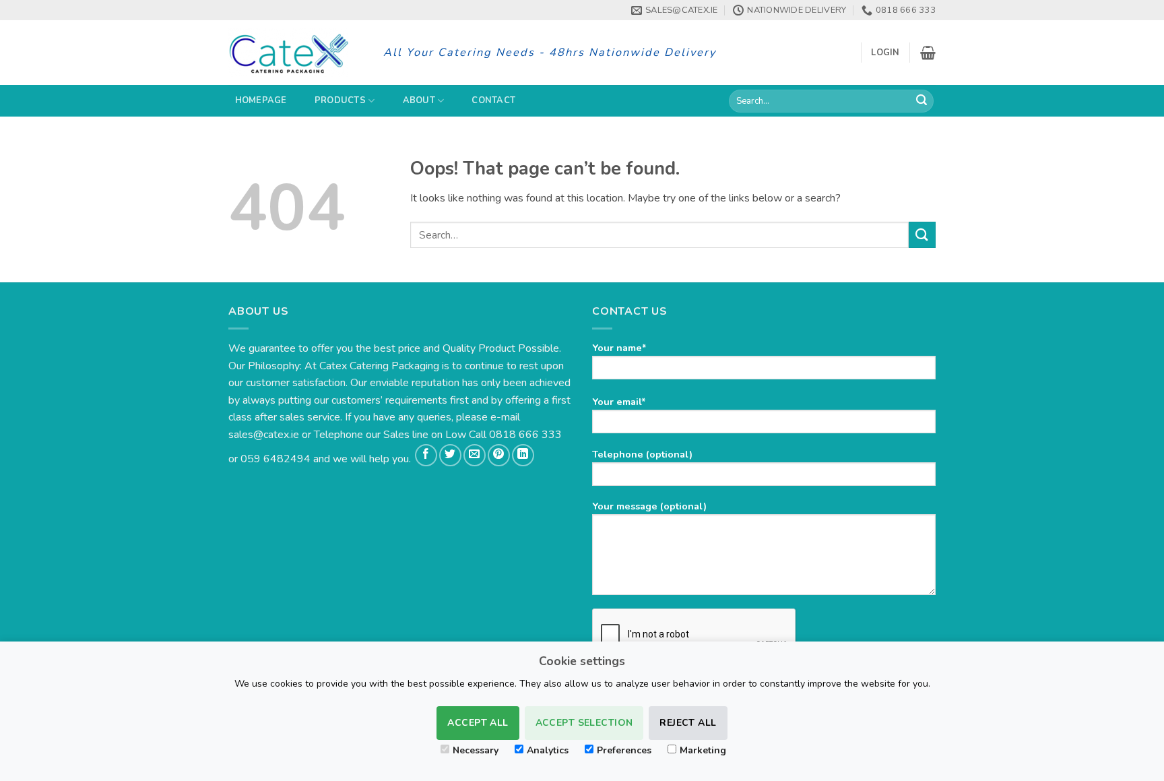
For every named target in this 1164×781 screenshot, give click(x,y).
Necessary (475, 750)
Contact (493, 100)
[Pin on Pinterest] (499, 455)
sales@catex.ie (263, 434)
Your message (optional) (649, 506)
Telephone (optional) (642, 454)
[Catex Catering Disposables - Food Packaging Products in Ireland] (295, 52)
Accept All (477, 722)
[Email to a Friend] (474, 455)
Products (340, 100)
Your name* (619, 347)
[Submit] (921, 101)
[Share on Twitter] (450, 455)
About (419, 100)
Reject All (687, 722)
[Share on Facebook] (426, 455)
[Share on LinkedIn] (523, 455)
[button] (885, 52)
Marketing (703, 750)
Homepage (261, 100)
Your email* (619, 401)
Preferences (624, 750)
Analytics (548, 750)
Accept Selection (584, 722)
